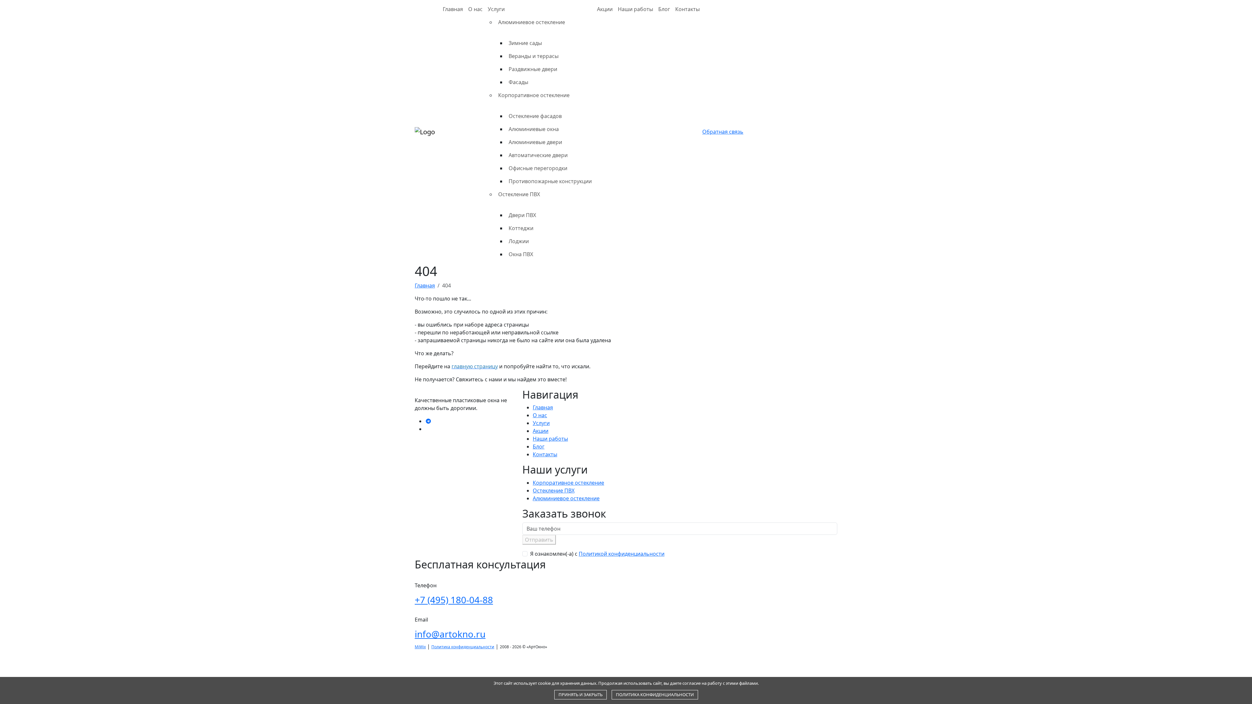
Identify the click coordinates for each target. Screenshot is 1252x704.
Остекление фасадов (535, 116)
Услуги (496, 9)
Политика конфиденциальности (462, 647)
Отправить (539, 539)
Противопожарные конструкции (550, 181)
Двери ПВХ (522, 215)
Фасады (518, 82)
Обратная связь (722, 131)
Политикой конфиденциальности (621, 553)
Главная (453, 9)
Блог (664, 9)
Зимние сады (525, 43)
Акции (605, 9)
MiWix (420, 647)
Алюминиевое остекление (531, 22)
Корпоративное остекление (534, 95)
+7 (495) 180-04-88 (454, 600)
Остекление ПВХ (519, 194)
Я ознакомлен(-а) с (597, 553)
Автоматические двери (538, 155)
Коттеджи (521, 228)
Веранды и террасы (534, 56)
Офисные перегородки (538, 168)
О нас (475, 9)
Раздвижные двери (533, 69)
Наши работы (635, 9)
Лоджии (519, 241)
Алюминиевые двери (535, 142)
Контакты (687, 9)
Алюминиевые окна (534, 129)
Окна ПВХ (521, 254)
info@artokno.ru (450, 634)
